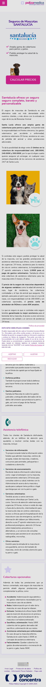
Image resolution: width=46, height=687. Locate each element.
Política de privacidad (36, 326)
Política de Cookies (36, 345)
